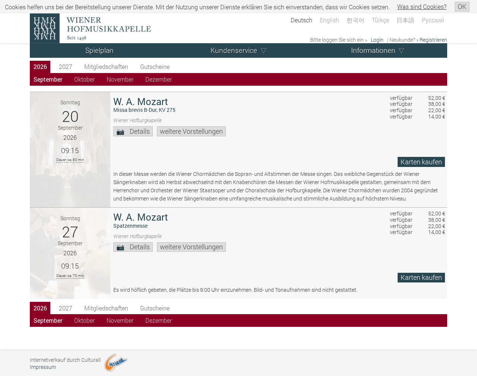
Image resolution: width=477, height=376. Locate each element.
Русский (433, 20)
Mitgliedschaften (106, 66)
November (120, 79)
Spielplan (99, 50)
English (329, 20)
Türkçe (380, 20)
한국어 (355, 20)
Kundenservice (234, 50)
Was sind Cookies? (421, 6)
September (48, 79)
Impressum (43, 366)
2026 (40, 66)
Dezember (158, 79)
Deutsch (301, 20)
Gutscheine (155, 66)
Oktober (84, 79)
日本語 (405, 20)
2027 (65, 66)
